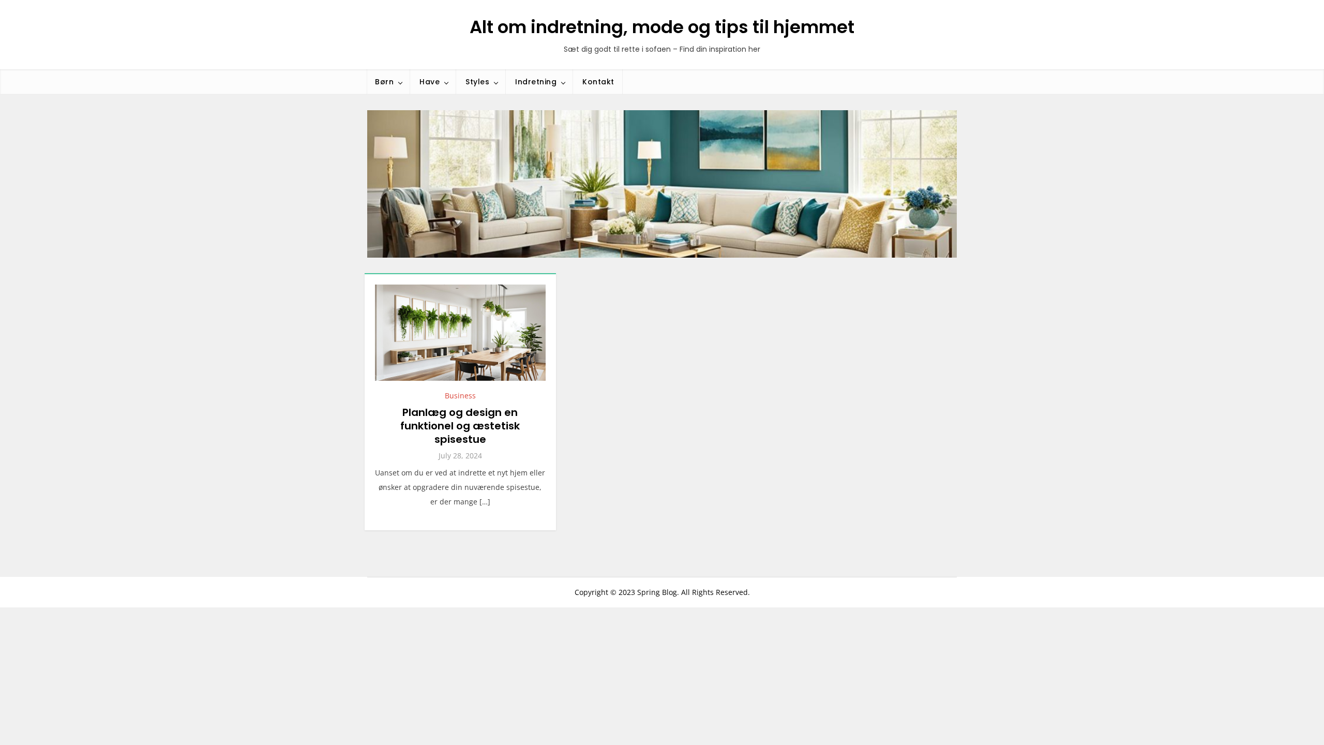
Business (460, 395)
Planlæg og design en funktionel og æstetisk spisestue (460, 425)
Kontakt (598, 82)
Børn (384, 82)
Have (429, 82)
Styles (477, 82)
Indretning (535, 82)
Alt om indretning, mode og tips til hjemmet (662, 26)
